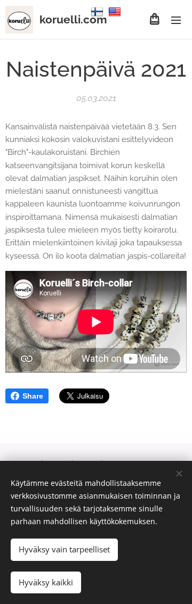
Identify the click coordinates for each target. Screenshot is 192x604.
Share (32, 396)
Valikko (176, 19)
